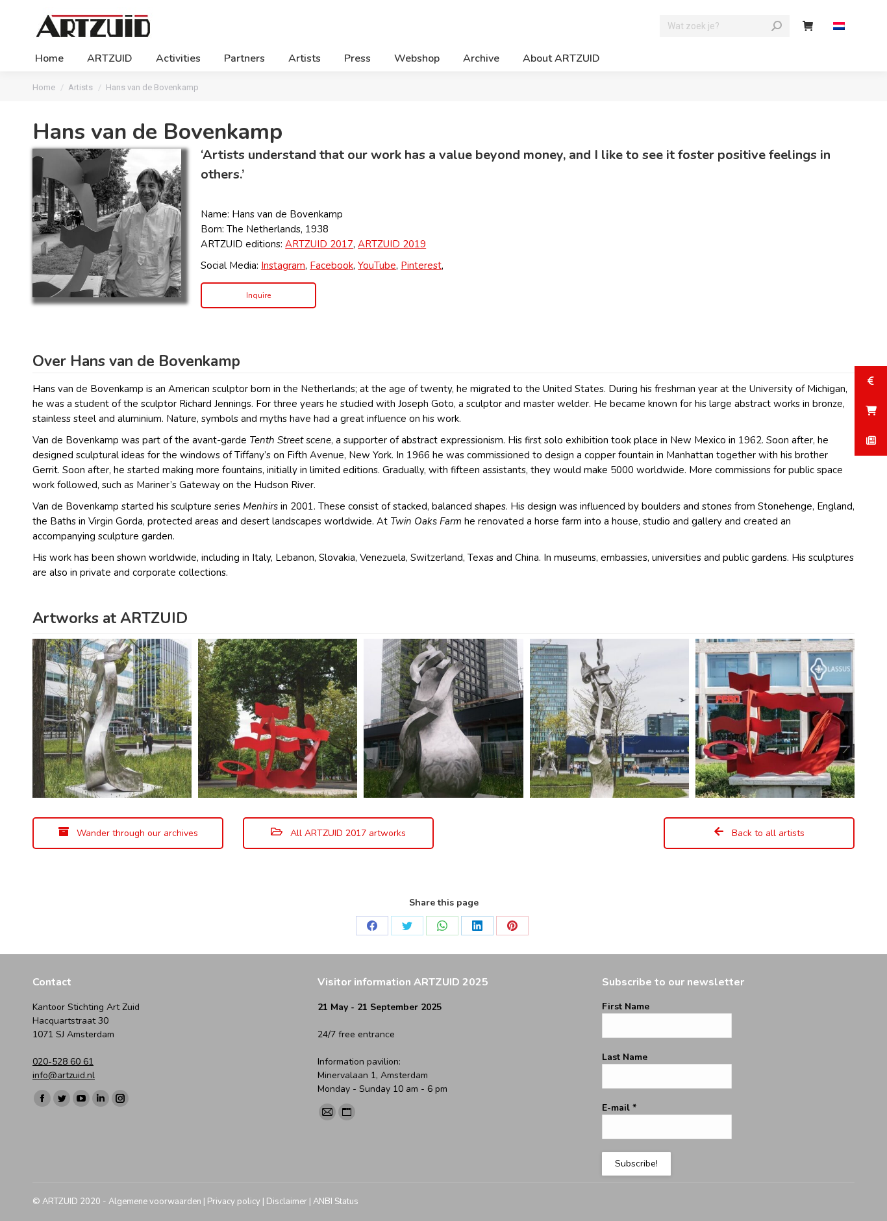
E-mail (619, 1108)
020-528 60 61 (63, 1061)
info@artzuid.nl (63, 1075)
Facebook (331, 265)
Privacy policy (233, 1201)
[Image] (106, 223)
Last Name (624, 1057)
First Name (625, 1006)
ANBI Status (335, 1201)
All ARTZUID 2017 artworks (347, 833)
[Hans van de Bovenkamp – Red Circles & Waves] (277, 718)
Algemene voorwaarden (154, 1201)
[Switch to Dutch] (841, 26)
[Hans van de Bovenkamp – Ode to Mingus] (443, 718)
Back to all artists (767, 833)
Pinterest (421, 265)
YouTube (377, 265)
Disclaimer (286, 1201)
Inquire (258, 295)
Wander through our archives (136, 833)
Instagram (283, 265)
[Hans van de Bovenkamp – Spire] (112, 718)
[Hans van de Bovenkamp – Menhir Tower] (609, 718)
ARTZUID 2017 (319, 244)
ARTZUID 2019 (392, 244)
